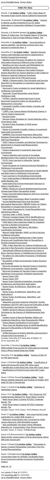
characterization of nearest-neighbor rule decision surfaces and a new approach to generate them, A (23, 45)
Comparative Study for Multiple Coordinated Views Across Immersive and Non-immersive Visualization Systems (22, 459)
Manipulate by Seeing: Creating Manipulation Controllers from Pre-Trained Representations (23, 447)
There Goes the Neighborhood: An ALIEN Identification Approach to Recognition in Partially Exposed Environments (24, 328)
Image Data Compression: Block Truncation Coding (24, 199)
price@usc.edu (11, 475)
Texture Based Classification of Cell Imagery (21, 323)
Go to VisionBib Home (10, 2)
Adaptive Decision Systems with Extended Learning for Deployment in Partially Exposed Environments (23, 54)
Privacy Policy (26, 2)
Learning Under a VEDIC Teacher (16, 215)
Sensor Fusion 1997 (10, 279)
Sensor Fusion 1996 (10, 276)
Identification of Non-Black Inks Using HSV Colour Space (26, 368)
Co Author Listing (17, 13)
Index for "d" (6, 467)
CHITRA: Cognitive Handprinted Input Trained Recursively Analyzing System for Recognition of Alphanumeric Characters (21, 101)
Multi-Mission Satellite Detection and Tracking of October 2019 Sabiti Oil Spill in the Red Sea (25, 380)
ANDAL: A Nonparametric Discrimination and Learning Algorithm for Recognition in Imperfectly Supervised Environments (24, 83)
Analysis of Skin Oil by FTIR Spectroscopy (19, 78)
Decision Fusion (9, 117)
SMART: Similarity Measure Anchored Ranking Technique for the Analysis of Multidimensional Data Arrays (23, 312)
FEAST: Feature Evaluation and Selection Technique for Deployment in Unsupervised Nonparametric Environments (24, 145)
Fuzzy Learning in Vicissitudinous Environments (22, 176)
